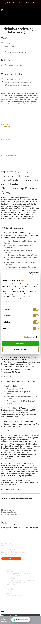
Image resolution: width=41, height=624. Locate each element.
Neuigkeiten (9, 571)
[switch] (36, 315)
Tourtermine (10, 585)
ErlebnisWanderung (12, 79)
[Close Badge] (29, 618)
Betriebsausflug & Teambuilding (16, 582)
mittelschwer (25, 85)
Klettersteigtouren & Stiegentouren (18, 574)
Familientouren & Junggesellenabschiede (20, 580)
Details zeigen (29, 337)
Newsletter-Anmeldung (9, 615)
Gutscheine (9, 589)
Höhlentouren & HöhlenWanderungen (19, 576)
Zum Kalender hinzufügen (17, 52)
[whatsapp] (2, 611)
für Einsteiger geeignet (18, 83)
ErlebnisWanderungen (13, 578)
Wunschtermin (10, 587)
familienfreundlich (21, 82)
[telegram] (3, 611)
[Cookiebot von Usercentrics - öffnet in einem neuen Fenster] (29, 273)
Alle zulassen (20, 343)
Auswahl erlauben (20, 349)
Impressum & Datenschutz (14, 595)
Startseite (9, 569)
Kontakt (8, 591)
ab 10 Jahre (9, 82)
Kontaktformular (12, 99)
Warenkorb (11, 6)
